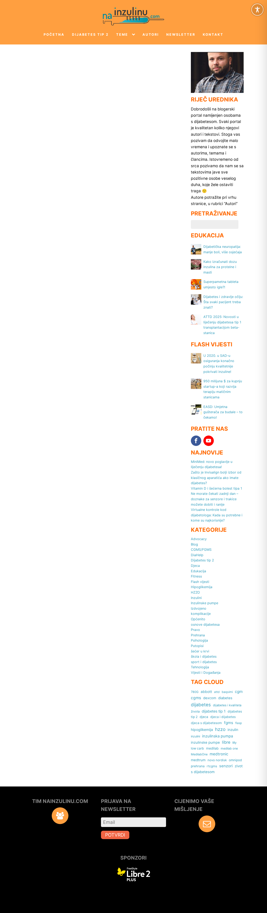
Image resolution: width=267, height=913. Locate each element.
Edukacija (198, 571)
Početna (54, 35)
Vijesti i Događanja (205, 672)
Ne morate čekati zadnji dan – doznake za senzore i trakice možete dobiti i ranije (214, 498)
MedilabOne (199, 754)
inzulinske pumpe (205, 742)
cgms (196, 697)
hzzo (220, 729)
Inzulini (196, 598)
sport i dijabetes (204, 662)
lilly (234, 742)
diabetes (225, 698)
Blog (194, 544)
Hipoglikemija (201, 587)
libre (226, 742)
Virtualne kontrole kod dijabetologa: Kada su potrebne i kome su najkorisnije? (216, 515)
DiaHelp (197, 555)
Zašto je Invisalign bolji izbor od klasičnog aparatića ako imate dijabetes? (216, 477)
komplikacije (201, 614)
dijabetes (201, 704)
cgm (239, 691)
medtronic (219, 754)
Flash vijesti (200, 582)
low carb (197, 748)
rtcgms (212, 766)
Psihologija (199, 640)
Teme (122, 35)
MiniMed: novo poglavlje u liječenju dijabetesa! (211, 464)
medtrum (198, 760)
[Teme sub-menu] (134, 35)
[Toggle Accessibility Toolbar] (257, 9)
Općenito (198, 619)
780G (195, 692)
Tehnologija (200, 667)
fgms (228, 722)
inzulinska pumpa (217, 736)
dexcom (209, 698)
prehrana (198, 766)
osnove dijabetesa (205, 624)
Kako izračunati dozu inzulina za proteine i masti (220, 267)
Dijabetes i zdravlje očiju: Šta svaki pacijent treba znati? (223, 302)
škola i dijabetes (204, 656)
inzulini (195, 736)
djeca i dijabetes (223, 717)
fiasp (238, 723)
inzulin (233, 729)
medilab (212, 748)
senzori (226, 766)
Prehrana (198, 635)
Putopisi (197, 646)
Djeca (195, 566)
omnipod (235, 760)
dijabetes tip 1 (213, 711)
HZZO (195, 592)
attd (217, 692)
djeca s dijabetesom (206, 723)
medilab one (229, 748)
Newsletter (180, 35)
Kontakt (213, 35)
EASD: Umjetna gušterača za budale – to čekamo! (223, 412)
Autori (150, 35)
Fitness (196, 576)
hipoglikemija (202, 729)
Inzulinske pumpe (204, 603)
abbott (206, 691)
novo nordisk (217, 760)
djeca (204, 717)
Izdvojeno (198, 608)
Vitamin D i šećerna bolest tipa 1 (216, 488)
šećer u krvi (200, 651)
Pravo (195, 630)
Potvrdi (115, 835)
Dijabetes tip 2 (90, 35)
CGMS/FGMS (201, 549)
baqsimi (227, 692)
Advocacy (199, 539)
